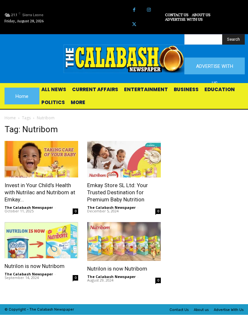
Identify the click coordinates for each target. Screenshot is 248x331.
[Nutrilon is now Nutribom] (41, 240)
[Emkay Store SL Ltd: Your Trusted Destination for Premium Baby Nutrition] (124, 159)
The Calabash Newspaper (29, 207)
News (59, 309)
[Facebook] (134, 10)
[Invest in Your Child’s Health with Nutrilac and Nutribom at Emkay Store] (41, 159)
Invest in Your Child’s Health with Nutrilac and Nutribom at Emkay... (40, 192)
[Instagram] (148, 10)
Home (10, 118)
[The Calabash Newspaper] (124, 59)
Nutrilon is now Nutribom (35, 266)
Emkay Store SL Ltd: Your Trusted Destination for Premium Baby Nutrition (117, 192)
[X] (134, 24)
